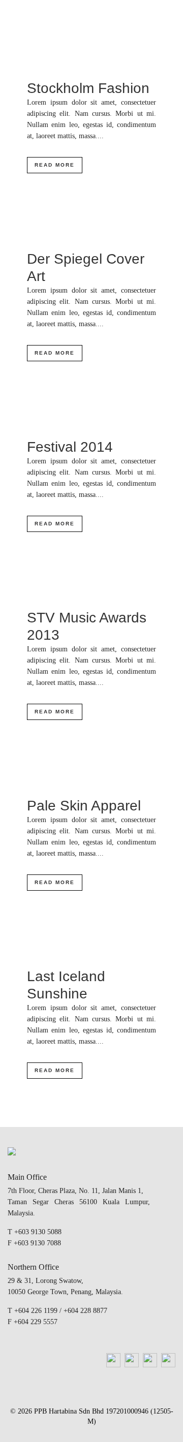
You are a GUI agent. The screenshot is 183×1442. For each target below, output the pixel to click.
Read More (55, 165)
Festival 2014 (70, 447)
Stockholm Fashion (88, 88)
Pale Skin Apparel (84, 805)
